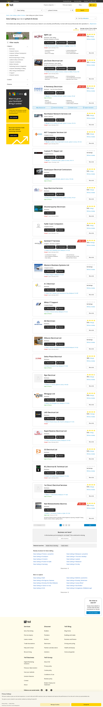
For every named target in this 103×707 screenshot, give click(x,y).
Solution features (29, 676)
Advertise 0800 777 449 (90, 1)
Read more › (93, 24)
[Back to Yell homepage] (10, 5)
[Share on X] (51, 690)
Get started (13, 117)
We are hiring (28, 652)
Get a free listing (77, 1)
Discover (47, 626)
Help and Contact (29, 648)
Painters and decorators (51, 648)
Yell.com (8, 1)
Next (90, 525)
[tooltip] (72, 10)
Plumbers (47, 635)
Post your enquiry (67, 5)
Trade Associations (29, 643)
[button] (41, 10)
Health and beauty (69, 648)
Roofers (46, 639)
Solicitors (46, 652)
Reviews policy (48, 679)
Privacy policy (48, 666)
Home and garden (69, 652)
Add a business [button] (64, 538)
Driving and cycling (69, 643)
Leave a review (28, 639)
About (25, 685)
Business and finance (70, 639)
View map (18, 36)
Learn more (13, 135)
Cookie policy (48, 670)
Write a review (91, 39)
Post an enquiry (28, 635)
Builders (46, 631)
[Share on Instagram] (46, 690)
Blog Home (67, 631)
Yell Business (16, 1)
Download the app (67, 1)
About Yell (47, 662)
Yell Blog (67, 626)
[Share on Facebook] (42, 690)
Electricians (47, 643)
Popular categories (49, 5)
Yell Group (48, 657)
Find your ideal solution (30, 668)
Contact (26, 680)
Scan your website (29, 672)
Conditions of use (49, 674)
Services (27, 626)
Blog (80, 5)
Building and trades (69, 635)
